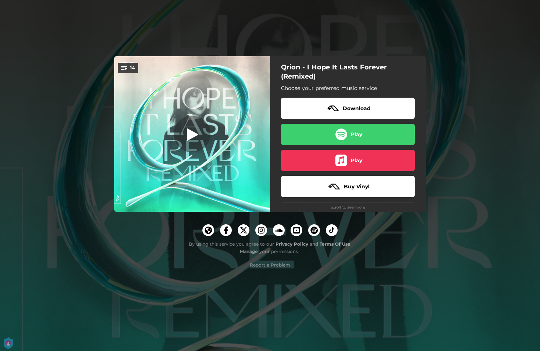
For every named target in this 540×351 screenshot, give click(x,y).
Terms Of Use (335, 244)
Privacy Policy (292, 244)
